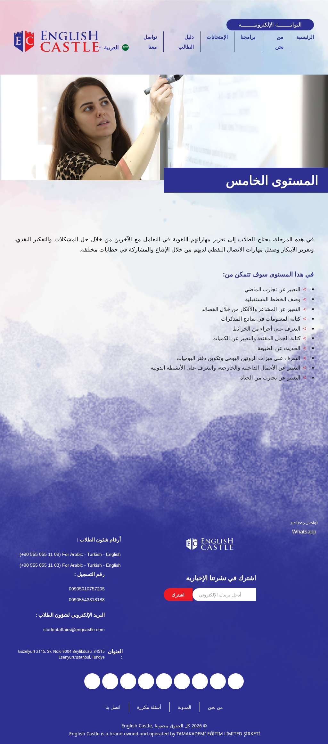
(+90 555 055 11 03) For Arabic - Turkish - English (70, 565)
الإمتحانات (217, 36)
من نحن (215, 707)
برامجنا (248, 36)
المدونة (184, 707)
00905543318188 (87, 599)
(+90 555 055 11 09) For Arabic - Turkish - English (70, 554)
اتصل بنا (112, 707)
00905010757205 (87, 588)
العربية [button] (111, 47)
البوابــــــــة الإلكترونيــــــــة (270, 24)
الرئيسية (305, 36)
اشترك (178, 595)
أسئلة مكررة (149, 707)
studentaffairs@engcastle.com (74, 629)
